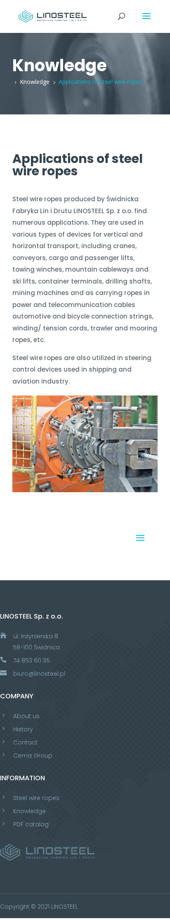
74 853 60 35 (31, 660)
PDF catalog (31, 824)
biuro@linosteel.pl (39, 674)
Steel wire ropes (36, 798)
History (23, 729)
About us (26, 716)
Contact (25, 742)
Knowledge (29, 811)
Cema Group (32, 755)
